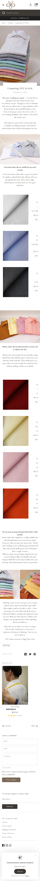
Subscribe (9, 806)
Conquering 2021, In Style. (22, 23)
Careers (4, 822)
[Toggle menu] (3, 5)
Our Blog (10, 23)
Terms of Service (8, 833)
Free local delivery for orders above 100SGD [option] (20, 18)
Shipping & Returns (9, 830)
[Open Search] (3, 13)
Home (3, 23)
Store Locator (7, 826)
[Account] (31, 4)
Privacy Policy (7, 837)
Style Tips (6, 645)
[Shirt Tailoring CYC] (16, 246)
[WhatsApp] (10, 845)
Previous (8, 726)
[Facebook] (3, 845)
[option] (14, 692)
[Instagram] (7, 845)
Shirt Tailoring (15, 707)
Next (33, 726)
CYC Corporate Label (9, 818)
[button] (11, 709)
